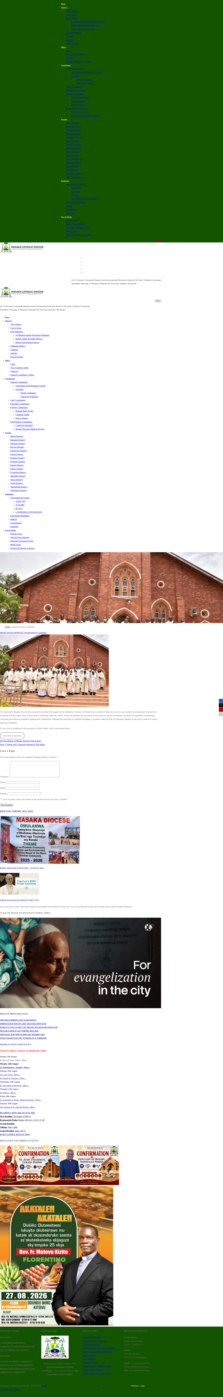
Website (3, 794)
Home (7, 627)
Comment (5, 777)
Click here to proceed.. (12, 736)
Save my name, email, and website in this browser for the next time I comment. (35, 799)
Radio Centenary (89, 1355)
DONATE (158, 241)
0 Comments (41, 633)
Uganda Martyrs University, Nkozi (96, 1373)
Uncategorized (29, 633)
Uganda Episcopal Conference (94, 1341)
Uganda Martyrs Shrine (92, 1370)
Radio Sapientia (88, 1359)
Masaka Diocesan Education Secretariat (98, 1348)
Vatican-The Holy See (91, 1337)
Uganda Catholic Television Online (96, 1366)
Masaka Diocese (6, 633)
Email (2, 788)
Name (2, 782)
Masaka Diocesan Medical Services (96, 1352)
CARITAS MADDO (91, 1344)
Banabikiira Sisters (90, 1363)
